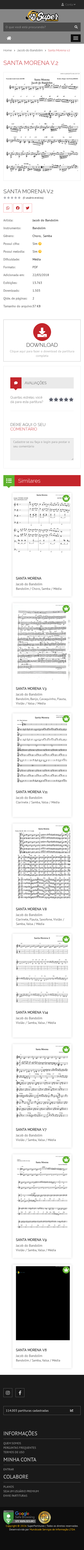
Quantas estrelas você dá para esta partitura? (26, 400)
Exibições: (10, 283)
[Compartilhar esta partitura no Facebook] (17, 208)
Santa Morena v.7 (31, 1129)
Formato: (9, 267)
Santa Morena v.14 (32, 1012)
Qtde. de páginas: (15, 298)
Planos (8, 1487)
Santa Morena (28, 578)
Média (36, 259)
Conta (69, 4)
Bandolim (38, 228)
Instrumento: (12, 228)
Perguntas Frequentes (19, 1448)
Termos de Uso (13, 1452)
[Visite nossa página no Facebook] (19, 1392)
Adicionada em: (13, 275)
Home (7, 50)
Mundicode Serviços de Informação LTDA (52, 1529)
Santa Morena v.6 (31, 1350)
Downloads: (11, 291)
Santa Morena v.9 (31, 1240)
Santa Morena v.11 (31, 792)
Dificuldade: (11, 259)
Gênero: (8, 236)
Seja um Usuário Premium (21, 1491)
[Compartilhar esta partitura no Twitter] (27, 208)
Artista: (8, 220)
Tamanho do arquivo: (17, 306)
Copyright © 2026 (16, 1525)
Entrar (8, 1469)
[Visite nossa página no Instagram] (7, 1392)
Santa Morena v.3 (31, 688)
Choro (36, 236)
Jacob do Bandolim (30, 50)
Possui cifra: (11, 244)
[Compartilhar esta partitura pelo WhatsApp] (7, 208)
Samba (47, 236)
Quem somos (12, 1443)
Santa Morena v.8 (31, 909)
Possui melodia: (14, 251)
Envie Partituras (15, 1496)
